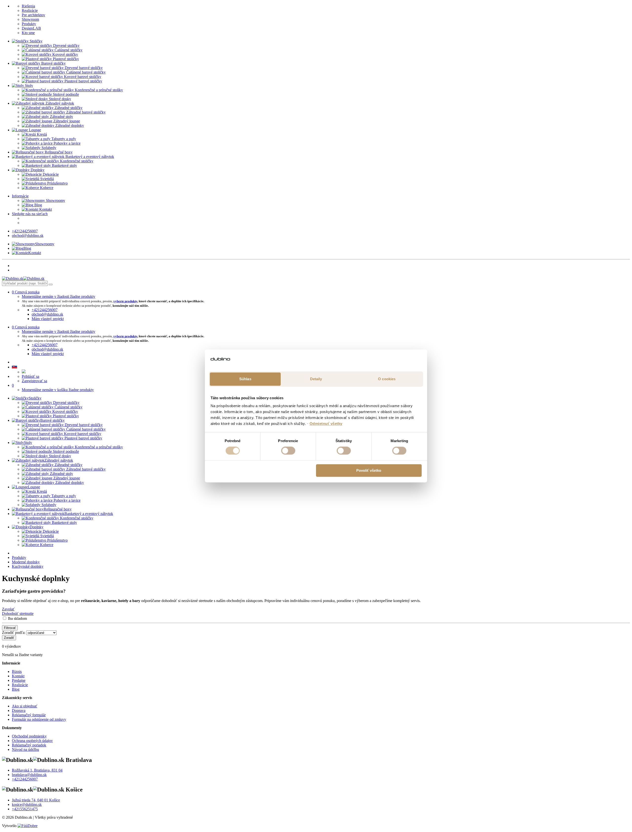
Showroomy (55, 200)
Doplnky (36, 527)
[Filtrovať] (51, 284)
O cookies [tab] (386, 379)
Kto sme (28, 33)
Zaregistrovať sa (34, 381)
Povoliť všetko (368, 470)
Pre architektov (33, 15)
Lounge (34, 487)
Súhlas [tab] (245, 379)
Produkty (29, 24)
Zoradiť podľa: (13, 632)
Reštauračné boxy (58, 509)
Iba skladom (17, 618)
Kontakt (45, 209)
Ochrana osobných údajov (32, 740)
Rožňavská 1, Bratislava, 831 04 (37, 770)
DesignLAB (31, 28)
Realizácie (30, 10)
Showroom (30, 19)
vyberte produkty (125, 301)
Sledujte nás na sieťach (30, 214)
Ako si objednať (24, 706)
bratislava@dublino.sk (29, 775)
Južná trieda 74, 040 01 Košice (36, 800)
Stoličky (35, 398)
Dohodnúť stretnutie (18, 613)
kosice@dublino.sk (27, 804)
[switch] (288, 451)
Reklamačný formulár (29, 715)
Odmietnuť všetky (326, 423)
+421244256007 (25, 231)
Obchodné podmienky (29, 736)
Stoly (28, 442)
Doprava (18, 710)
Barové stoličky (52, 420)
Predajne (18, 680)
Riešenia (28, 6)
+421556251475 (25, 809)
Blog (37, 205)
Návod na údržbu (25, 749)
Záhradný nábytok (58, 460)
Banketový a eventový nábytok (88, 513)
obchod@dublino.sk (27, 235)
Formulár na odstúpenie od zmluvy (39, 719)
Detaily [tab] (316, 379)
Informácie (20, 196)
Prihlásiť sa (30, 376)
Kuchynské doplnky (27, 566)
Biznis (17, 671)
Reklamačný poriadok (29, 745)
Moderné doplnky (26, 562)
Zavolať (8, 609)
